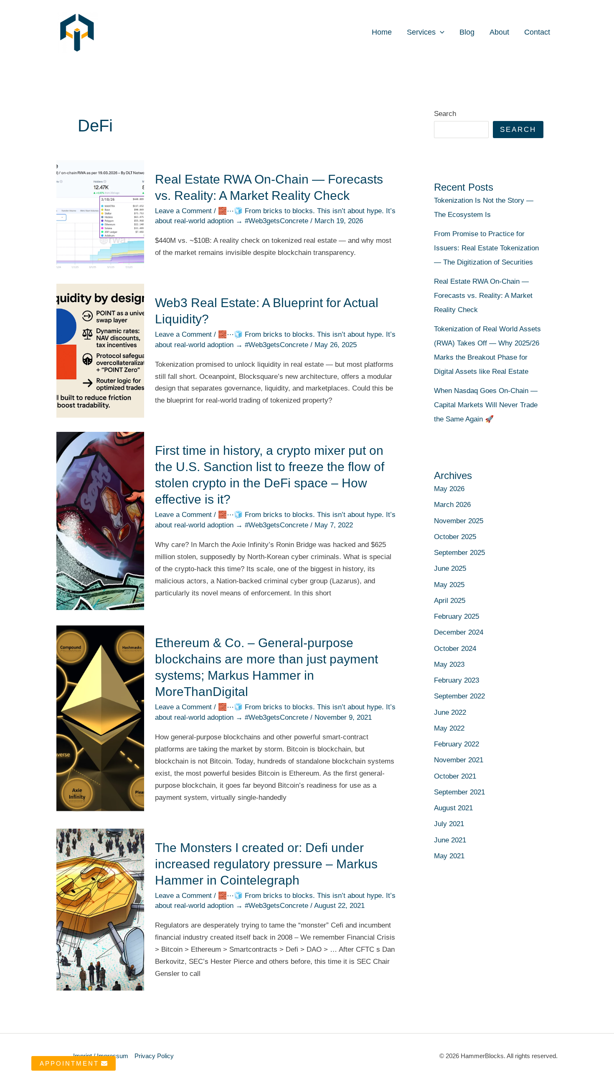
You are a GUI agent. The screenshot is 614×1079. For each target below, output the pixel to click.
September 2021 (459, 792)
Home (382, 32)
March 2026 (452, 505)
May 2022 (449, 728)
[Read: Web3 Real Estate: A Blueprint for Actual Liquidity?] (100, 350)
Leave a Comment (183, 211)
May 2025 (449, 585)
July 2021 (449, 824)
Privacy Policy (154, 1055)
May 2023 (449, 664)
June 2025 (450, 568)
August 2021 (453, 808)
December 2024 (458, 632)
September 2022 (459, 696)
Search (445, 114)
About (499, 32)
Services (421, 32)
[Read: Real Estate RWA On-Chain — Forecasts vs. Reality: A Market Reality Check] (100, 215)
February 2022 (456, 744)
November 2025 (458, 521)
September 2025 (459, 553)
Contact (537, 32)
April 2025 (449, 601)
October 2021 (455, 776)
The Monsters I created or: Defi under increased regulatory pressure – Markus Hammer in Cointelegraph (266, 864)
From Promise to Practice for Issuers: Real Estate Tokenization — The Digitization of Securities (486, 248)
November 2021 (458, 760)
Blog (466, 32)
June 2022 (450, 712)
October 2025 (455, 537)
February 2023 (456, 680)
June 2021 (450, 840)
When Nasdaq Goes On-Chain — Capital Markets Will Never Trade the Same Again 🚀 (486, 405)
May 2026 (449, 489)
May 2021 (449, 856)
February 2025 (456, 616)
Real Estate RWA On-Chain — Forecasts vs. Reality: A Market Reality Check (483, 295)
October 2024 (455, 649)
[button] (440, 32)
